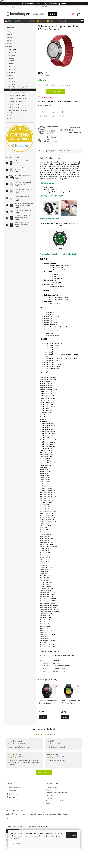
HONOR (11, 64)
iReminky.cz (13, 794)
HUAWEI (9, 46)
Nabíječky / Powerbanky (15, 113)
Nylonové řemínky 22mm (18, 98)
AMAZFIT (10, 44)
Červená (56, 660)
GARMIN (9, 35)
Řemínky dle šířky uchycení (18, 87)
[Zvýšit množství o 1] (45, 90)
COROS (11, 61)
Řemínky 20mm (15, 104)
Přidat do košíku (57, 91)
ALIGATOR (12, 52)
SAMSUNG (10, 38)
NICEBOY (12, 72)
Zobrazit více (44, 772)
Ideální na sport (58, 666)
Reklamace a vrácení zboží (54, 801)
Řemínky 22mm (15, 90)
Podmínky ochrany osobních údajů (57, 793)
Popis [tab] (40, 151)
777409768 (12, 791)
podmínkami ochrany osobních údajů (37, 826)
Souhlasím (72, 835)
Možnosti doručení (64, 85)
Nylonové (56, 658)
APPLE (9, 32)
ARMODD (12, 55)
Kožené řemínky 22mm (17, 101)
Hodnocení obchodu (44, 729)
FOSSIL (11, 58)
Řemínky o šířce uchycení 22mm (64, 655)
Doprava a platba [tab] (50, 151)
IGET (10, 67)
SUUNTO (12, 81)
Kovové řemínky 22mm (17, 96)
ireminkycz (12, 797)
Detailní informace (43, 106)
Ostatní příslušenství (13, 119)
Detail (43, 717)
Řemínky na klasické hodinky (18, 110)
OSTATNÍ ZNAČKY (12, 49)
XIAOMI (9, 41)
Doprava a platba (42, 7)
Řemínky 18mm (15, 107)
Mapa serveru (50, 804)
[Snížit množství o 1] (45, 92)
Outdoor (68, 666)
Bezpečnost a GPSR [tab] (64, 151)
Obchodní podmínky (52, 790)
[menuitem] (9, 21)
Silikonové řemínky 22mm (18, 93)
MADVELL (12, 70)
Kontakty (49, 798)
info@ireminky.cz (14, 788)
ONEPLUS (12, 75)
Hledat (52, 14)
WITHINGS (12, 84)
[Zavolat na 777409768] (9, 7)
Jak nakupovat (50, 795)
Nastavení (16, 844)
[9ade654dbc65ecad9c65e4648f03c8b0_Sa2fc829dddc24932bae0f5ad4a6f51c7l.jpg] (69, 208)
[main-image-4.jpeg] (51, 207)
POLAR (11, 78)
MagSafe (10, 116)
